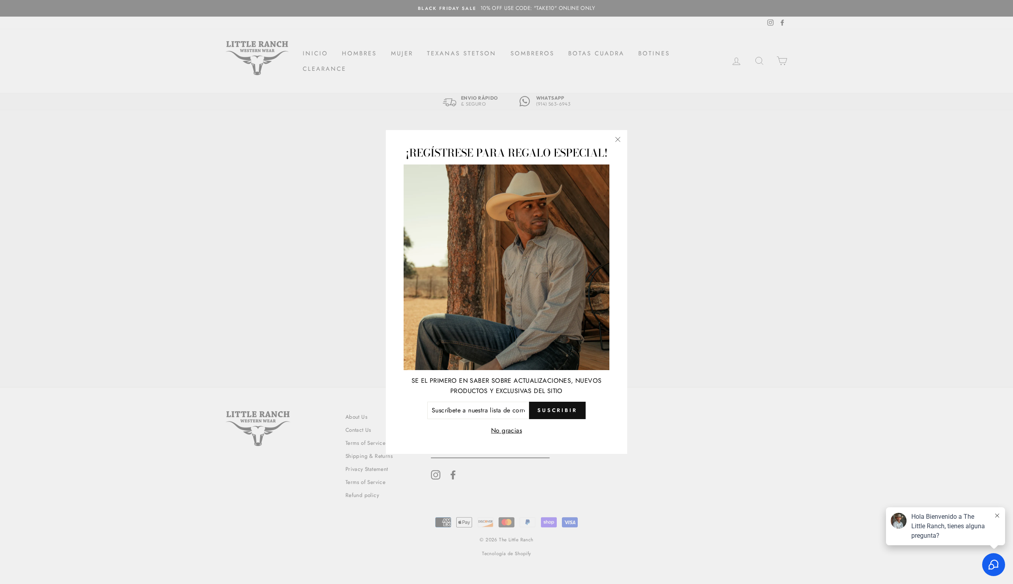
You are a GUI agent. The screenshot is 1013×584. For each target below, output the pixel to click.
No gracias (506, 430)
